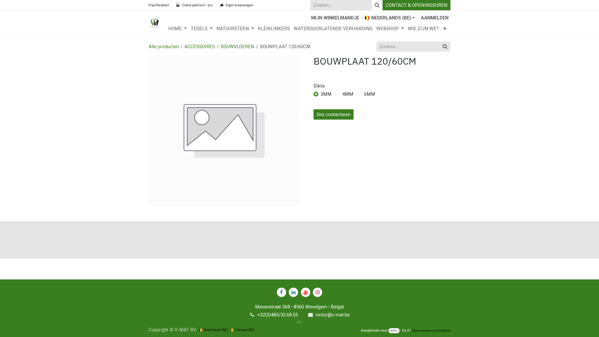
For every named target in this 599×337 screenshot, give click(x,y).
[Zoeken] (377, 5)
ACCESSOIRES (199, 46)
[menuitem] (177, 28)
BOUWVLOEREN (237, 46)
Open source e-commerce (431, 330)
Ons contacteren (334, 114)
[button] (299, 322)
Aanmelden (435, 18)
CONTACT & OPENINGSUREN (416, 5)
